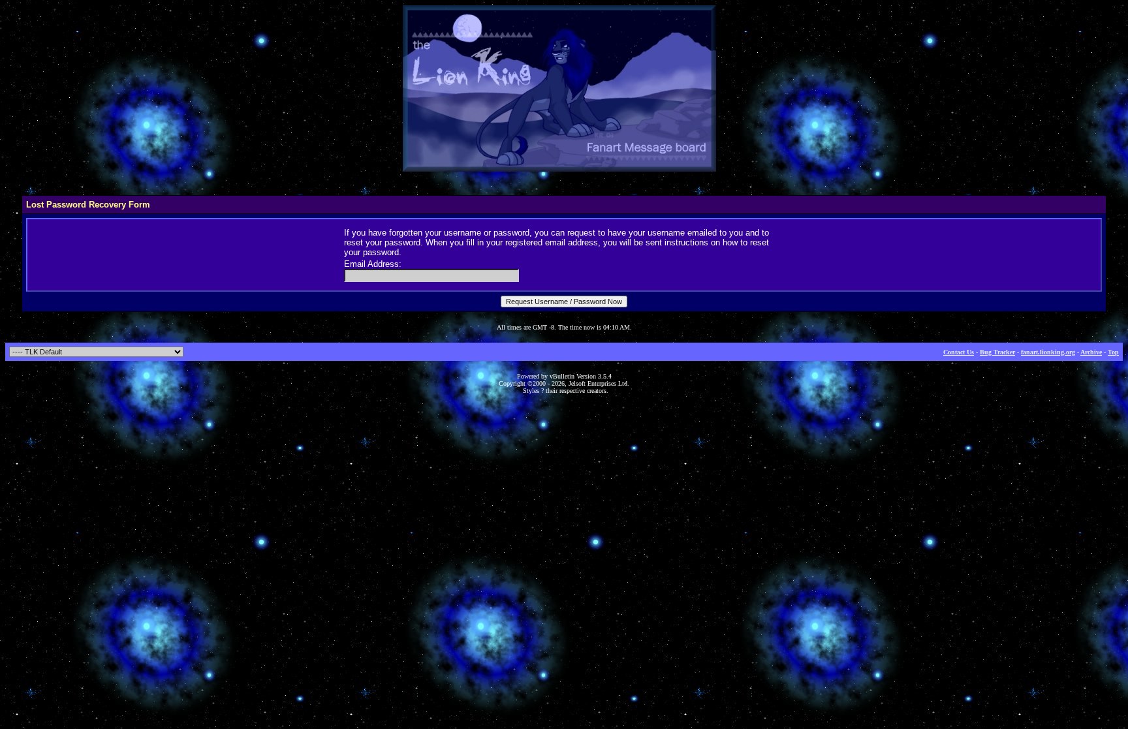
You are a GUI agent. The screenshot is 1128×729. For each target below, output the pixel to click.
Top (1113, 352)
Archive (1091, 352)
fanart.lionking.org (1048, 352)
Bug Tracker (997, 352)
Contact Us (958, 352)
